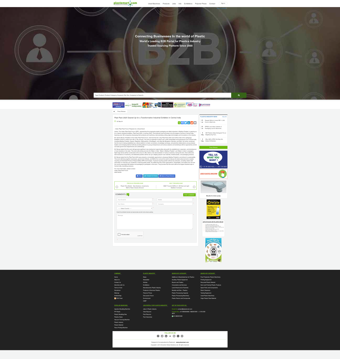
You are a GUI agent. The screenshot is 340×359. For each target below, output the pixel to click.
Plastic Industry (118, 322)
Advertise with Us (119, 285)
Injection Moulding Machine (122, 309)
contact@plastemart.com (184, 309)
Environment (146, 298)
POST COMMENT (189, 195)
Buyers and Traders (177, 282)
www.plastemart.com (182, 342)
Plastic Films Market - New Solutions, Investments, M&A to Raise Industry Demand (135, 187)
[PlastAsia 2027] (118, 105)
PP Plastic (117, 311)
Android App (117, 295)
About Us (117, 280)
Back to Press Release (167, 176)
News (144, 277)
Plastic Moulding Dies (120, 314)
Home (116, 277)
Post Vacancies (147, 317)
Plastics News (118, 317)
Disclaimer (117, 290)
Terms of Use (118, 287)
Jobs (174, 3)
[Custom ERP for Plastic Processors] (137, 105)
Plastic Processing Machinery (180, 295)
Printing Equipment (206, 280)
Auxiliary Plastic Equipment (180, 280)
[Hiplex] (167, 105)
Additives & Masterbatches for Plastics (183, 277)
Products (166, 3)
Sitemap (116, 293)
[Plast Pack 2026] (192, 105)
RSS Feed (119, 298)
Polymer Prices (201, 3)
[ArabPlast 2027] (155, 105)
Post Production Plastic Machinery (210, 277)
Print (139, 176)
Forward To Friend (151, 176)
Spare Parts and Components (209, 287)
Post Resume (147, 314)
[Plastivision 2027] (204, 105)
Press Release (213, 147)
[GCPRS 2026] (180, 105)
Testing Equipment (206, 293)
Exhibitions (188, 3)
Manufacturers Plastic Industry (152, 287)
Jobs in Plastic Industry (150, 309)
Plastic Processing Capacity (180, 293)
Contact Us (117, 282)
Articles (145, 282)
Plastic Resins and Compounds (181, 298)
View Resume (147, 311)
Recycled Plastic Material (208, 282)
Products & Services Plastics (151, 290)
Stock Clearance (205, 290)
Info (180, 3)
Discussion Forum (148, 295)
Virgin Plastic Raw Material (208, 298)
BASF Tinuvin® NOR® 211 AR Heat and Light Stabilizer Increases (176, 187)
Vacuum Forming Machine (122, 319)
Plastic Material (118, 325)
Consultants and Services (179, 285)
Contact (212, 3)
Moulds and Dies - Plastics (179, 290)
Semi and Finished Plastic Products (211, 285)
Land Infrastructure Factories (180, 287)
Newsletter (146, 280)
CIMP (144, 301)
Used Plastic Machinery (207, 295)
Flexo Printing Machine (121, 327)
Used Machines (154, 3)
